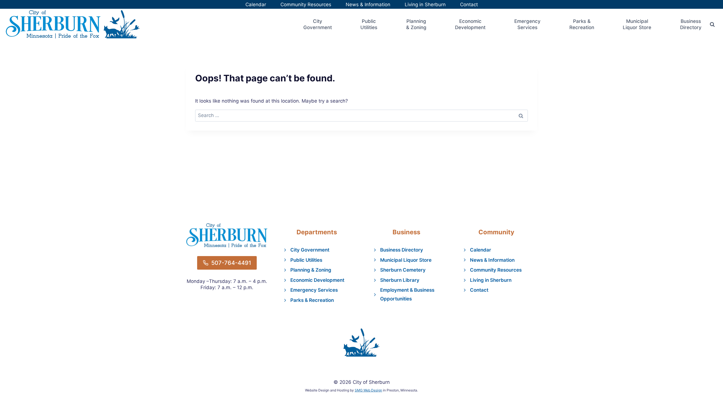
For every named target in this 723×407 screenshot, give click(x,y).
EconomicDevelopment (470, 24)
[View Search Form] (712, 24)
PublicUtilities (368, 24)
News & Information (368, 4)
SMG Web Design (368, 390)
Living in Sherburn (425, 4)
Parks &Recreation (581, 24)
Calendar (255, 4)
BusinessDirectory (691, 24)
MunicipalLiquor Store (637, 24)
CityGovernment (317, 24)
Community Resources (305, 4)
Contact (469, 4)
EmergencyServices (527, 24)
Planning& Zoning (416, 24)
